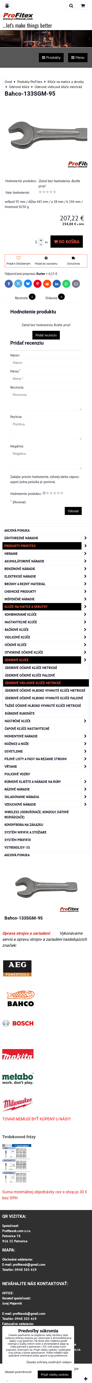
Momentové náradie (21, 736)
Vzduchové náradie (20, 804)
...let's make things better (27, 25)
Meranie (11, 553)
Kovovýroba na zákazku (23, 824)
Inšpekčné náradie (19, 599)
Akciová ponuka (17, 530)
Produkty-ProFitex (20, 545)
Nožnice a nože (16, 743)
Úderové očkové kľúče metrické (31, 667)
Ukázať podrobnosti (18, 1372)
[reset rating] (44, 493)
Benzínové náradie (19, 568)
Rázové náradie (17, 789)
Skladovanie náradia (21, 796)
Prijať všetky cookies (55, 1374)
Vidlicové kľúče (17, 637)
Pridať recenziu (46, 335)
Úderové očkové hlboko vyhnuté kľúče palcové (44, 698)
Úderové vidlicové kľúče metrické (33, 683)
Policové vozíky (17, 774)
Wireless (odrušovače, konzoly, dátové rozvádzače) (36, 814)
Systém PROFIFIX (17, 840)
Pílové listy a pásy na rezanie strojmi (35, 759)
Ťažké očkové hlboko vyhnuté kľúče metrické (43, 705)
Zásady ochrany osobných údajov (49, 1362)
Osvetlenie (13, 751)
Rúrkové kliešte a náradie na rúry (32, 781)
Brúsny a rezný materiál (25, 584)
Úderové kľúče (17, 660)
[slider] (47, 192)
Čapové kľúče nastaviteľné (27, 728)
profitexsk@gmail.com (29, 1264)
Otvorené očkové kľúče (24, 652)
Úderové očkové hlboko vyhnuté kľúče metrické (45, 690)
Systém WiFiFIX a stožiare (25, 832)
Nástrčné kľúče (18, 721)
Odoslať (73, 511)
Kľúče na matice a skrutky (26, 606)
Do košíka (68, 241)
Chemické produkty (20, 591)
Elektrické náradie (20, 576)
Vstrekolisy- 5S (17, 847)
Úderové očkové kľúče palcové (30, 675)
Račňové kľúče (17, 629)
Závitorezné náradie (21, 538)
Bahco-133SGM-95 (23, 918)
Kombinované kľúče (21, 614)
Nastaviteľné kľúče (21, 622)
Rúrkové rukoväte (20, 713)
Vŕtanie (10, 766)
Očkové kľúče (16, 644)
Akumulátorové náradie (24, 561)
